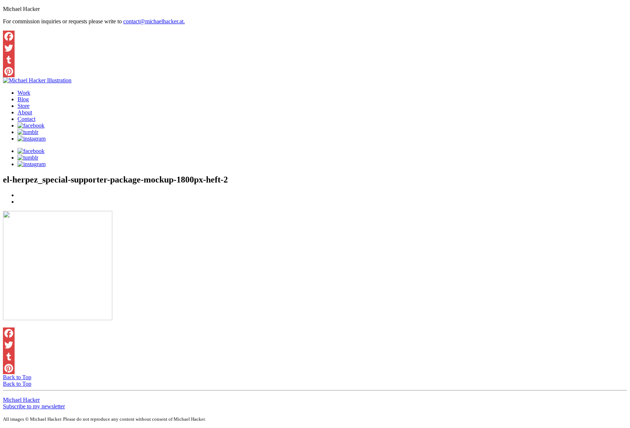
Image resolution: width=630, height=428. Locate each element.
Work (24, 93)
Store (24, 106)
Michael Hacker (21, 400)
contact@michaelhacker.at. (154, 21)
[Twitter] (315, 48)
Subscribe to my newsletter (34, 406)
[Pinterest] (315, 71)
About (25, 112)
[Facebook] (315, 36)
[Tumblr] (315, 60)
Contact (26, 119)
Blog (23, 99)
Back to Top (17, 377)
